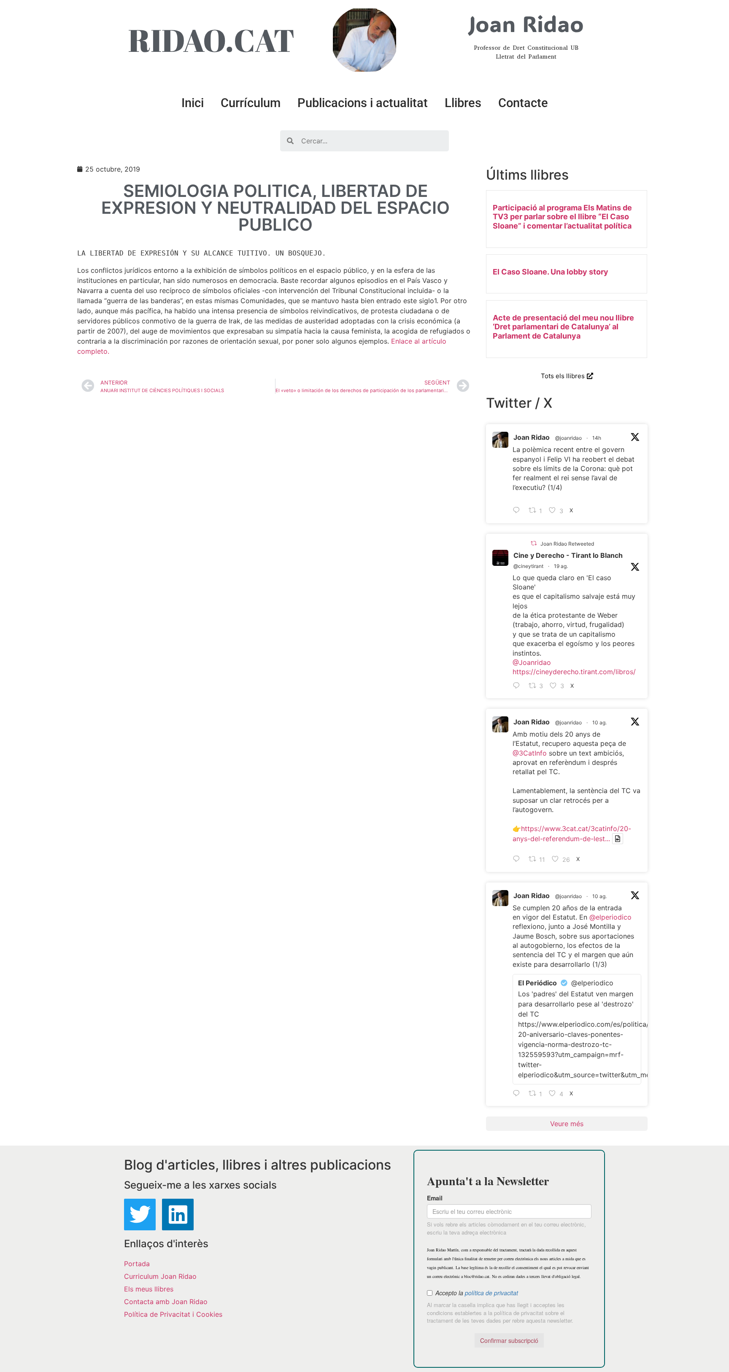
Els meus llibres (148, 1289)
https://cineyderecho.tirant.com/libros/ (574, 671)
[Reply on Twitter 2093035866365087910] (518, 511)
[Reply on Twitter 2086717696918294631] (518, 860)
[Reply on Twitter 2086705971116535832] (518, 1094)
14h (596, 438)
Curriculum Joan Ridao (160, 1276)
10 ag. (599, 722)
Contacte (523, 103)
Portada (137, 1263)
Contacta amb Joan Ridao (166, 1301)
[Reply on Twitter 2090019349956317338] (518, 686)
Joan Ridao (531, 437)
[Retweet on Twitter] (534, 543)
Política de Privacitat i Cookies (173, 1314)
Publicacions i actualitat (362, 103)
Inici (192, 103)
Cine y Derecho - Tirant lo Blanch (568, 555)
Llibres (463, 103)
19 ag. (561, 566)
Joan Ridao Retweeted (567, 544)
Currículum (251, 103)
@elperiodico (610, 917)
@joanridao (568, 438)
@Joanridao (532, 662)
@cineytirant (528, 566)
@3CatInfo (530, 753)
